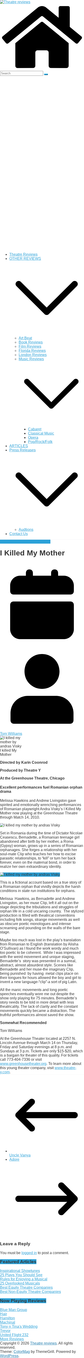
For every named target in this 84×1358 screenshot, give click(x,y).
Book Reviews (31, 342)
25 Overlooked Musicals (20, 1283)
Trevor (5, 1331)
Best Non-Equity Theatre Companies (30, 1292)
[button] (46, 334)
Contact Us (18, 534)
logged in (29, 1253)
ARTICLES (18, 446)
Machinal (7, 1322)
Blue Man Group (13, 1310)
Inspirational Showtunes (20, 1271)
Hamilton (7, 1318)
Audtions (26, 530)
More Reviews (12, 1339)
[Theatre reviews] (15, 2)
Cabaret (34, 429)
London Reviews (33, 355)
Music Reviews (31, 359)
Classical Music (41, 433)
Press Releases (22, 450)
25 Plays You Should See (21, 1275)
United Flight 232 (14, 1335)
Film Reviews (30, 346)
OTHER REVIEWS (25, 259)
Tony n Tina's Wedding (19, 1326)
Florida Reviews (32, 351)
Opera (33, 437)
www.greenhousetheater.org (23, 1064)
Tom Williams (39, 542)
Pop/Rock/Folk (40, 442)
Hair (3, 1314)
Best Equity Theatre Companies (26, 1287)
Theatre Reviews (23, 254)
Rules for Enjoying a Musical (23, 1279)
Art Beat (25, 338)
